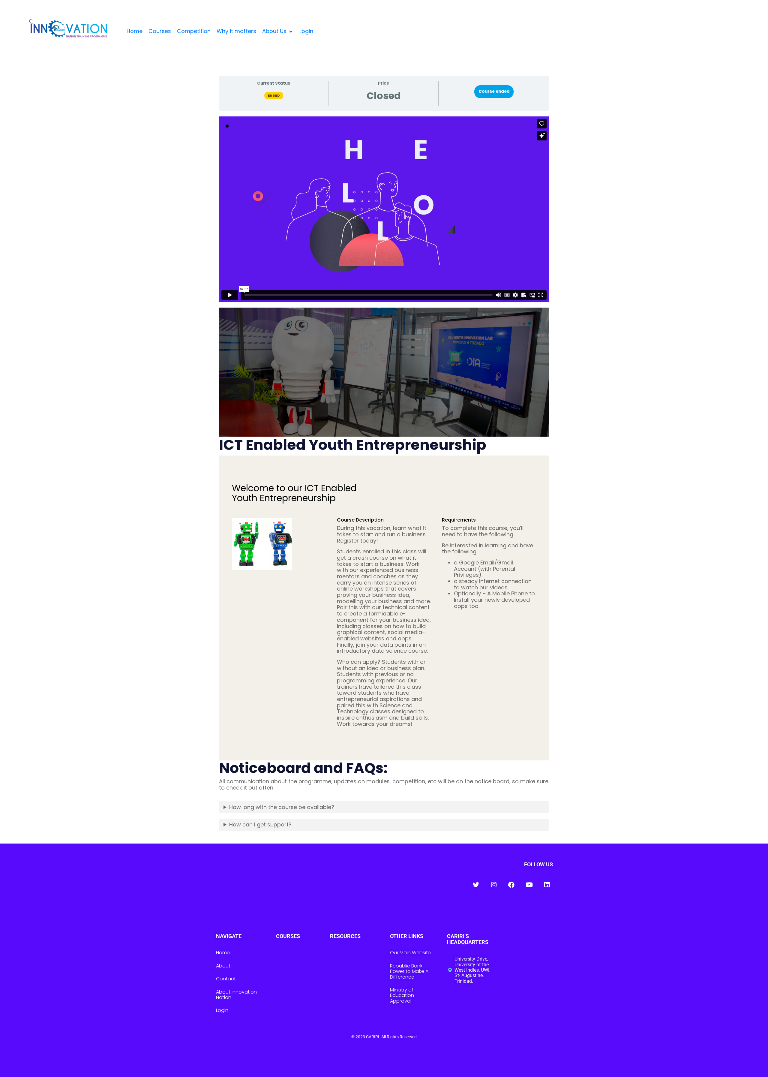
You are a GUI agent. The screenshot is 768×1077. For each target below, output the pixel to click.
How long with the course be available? (281, 807)
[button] (277, 31)
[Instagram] (493, 885)
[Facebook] (511, 885)
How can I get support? (260, 824)
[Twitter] (476, 885)
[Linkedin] (547, 885)
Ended (274, 95)
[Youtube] (529, 885)
